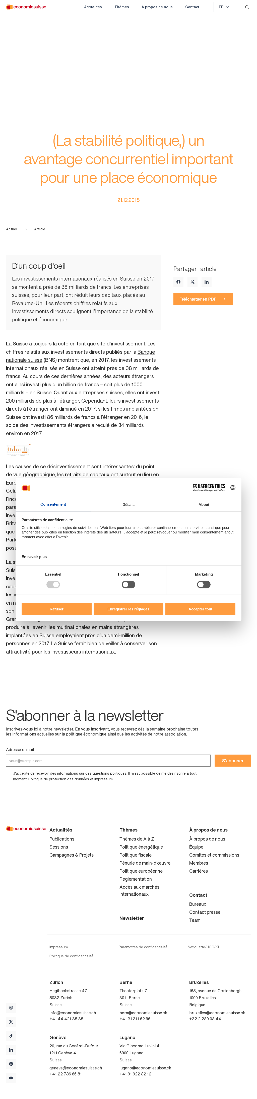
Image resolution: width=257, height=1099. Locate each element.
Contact (192, 7)
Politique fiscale (135, 855)
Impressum (103, 779)
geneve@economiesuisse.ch (75, 1068)
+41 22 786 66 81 (65, 1074)
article (39, 229)
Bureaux (197, 904)
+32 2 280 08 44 (205, 1019)
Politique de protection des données (58, 779)
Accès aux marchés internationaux (139, 890)
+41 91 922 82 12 (135, 1074)
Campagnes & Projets (71, 855)
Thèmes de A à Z (136, 839)
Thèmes (121, 7)
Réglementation (135, 879)
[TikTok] (11, 1036)
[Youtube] (11, 1078)
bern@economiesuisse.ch (143, 1013)
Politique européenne (141, 871)
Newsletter (131, 918)
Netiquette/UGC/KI (203, 947)
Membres (198, 863)
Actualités (93, 7)
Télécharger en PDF (198, 299)
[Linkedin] (207, 282)
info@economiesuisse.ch (72, 1013)
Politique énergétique (141, 847)
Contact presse (204, 912)
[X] (192, 282)
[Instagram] (11, 1008)
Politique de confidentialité (71, 956)
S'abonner (233, 760)
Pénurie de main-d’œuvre (144, 863)
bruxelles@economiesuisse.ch (217, 1013)
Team (195, 920)
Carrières (198, 871)
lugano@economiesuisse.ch (145, 1068)
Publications (61, 839)
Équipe (196, 847)
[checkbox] (8, 773)
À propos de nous (157, 7)
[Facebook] (178, 282)
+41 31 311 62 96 (134, 1019)
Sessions (58, 847)
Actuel (11, 229)
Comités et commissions (214, 855)
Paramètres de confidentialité (143, 947)
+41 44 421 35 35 (66, 1019)
